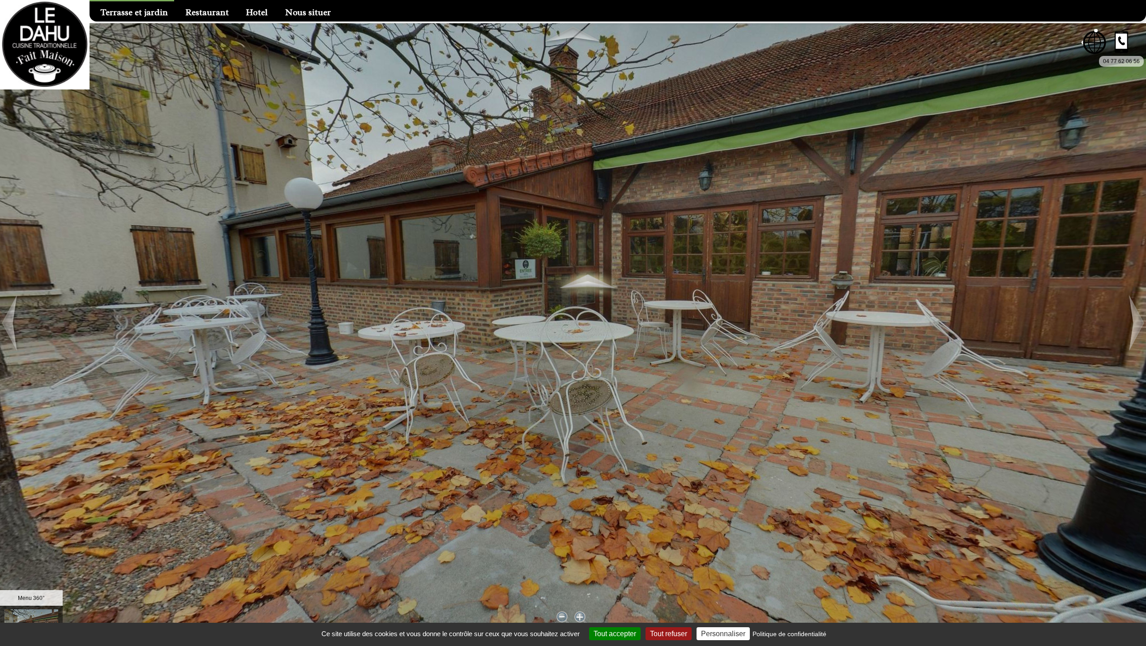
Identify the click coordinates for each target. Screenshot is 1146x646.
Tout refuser (668, 634)
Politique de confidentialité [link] (789, 634)
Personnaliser (723, 634)
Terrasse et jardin (134, 12)
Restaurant (207, 12)
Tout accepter (615, 634)
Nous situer (308, 12)
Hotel (257, 12)
